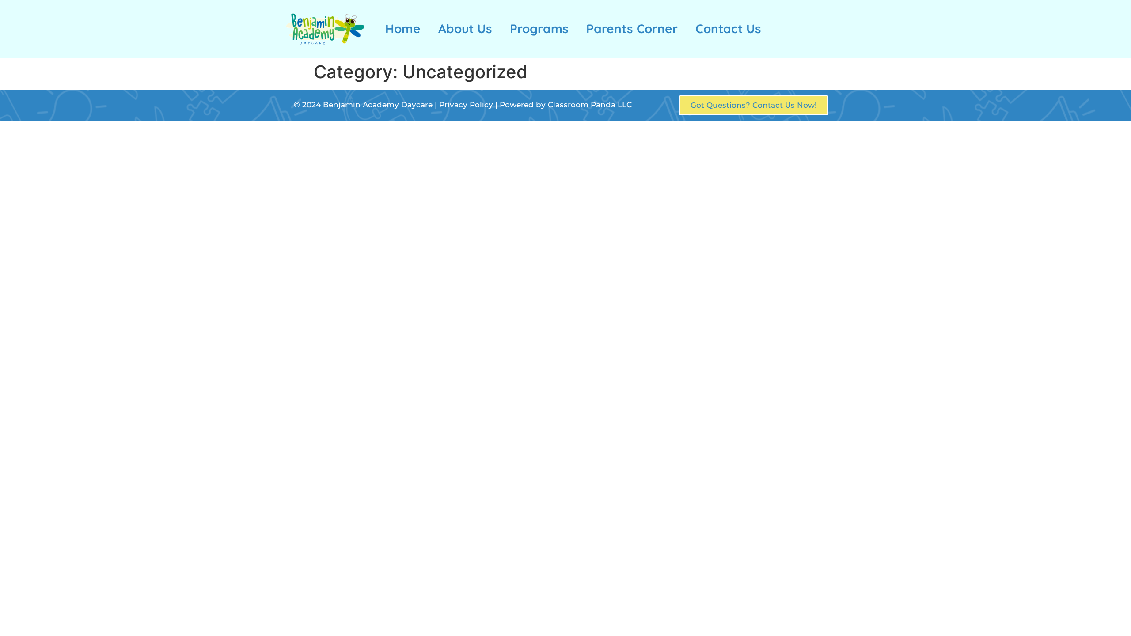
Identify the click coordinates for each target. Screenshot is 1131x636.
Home (403, 28)
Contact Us (728, 28)
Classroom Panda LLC (590, 104)
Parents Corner (632, 28)
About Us (465, 28)
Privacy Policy (466, 104)
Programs (539, 28)
